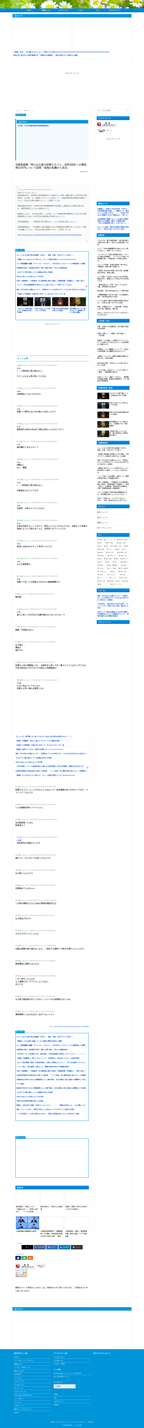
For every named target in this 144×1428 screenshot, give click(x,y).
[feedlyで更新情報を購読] (24, 1258)
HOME (56, 1394)
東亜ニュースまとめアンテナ (23, 1409)
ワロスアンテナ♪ (19, 1381)
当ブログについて (59, 1401)
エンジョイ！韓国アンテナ (22, 1367)
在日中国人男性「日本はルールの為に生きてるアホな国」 (113, 364)
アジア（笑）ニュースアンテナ (23, 1360)
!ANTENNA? (18, 1374)
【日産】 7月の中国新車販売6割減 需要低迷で (33, 125)
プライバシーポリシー (78, 1422)
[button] (77, 1247)
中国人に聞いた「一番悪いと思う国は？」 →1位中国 (113, 334)
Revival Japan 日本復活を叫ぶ (23, 1395)
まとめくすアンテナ (20, 1391)
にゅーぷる (17, 1378)
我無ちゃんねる (19, 1371)
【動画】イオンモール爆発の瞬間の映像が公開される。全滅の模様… (113, 357)
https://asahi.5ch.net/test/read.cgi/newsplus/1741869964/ (71, 1026)
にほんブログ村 (21, 1270)
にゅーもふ (17, 1402)
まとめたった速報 (59, 1364)
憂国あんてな (18, 1364)
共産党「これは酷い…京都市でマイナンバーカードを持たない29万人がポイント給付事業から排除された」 (113, 342)
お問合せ (56, 1405)
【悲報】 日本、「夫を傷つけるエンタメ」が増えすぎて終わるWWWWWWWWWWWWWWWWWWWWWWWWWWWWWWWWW (61, 52)
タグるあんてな (58, 1360)
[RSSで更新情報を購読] (30, 1258)
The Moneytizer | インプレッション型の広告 (67, 1373)
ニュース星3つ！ (19, 1398)
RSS (55, 1398)
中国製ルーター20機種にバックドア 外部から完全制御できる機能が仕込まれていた (113, 350)
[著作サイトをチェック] (18, 1258)
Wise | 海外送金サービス (61, 1376)
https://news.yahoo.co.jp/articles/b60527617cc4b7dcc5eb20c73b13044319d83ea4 (49, 235)
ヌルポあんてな (58, 1357)
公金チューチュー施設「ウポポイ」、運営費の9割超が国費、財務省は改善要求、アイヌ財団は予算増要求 (113, 379)
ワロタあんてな (19, 1385)
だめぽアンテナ (19, 1405)
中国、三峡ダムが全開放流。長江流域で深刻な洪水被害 (113, 327)
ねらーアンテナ (19, 1388)
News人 (16, 1412)
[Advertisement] (72, 88)
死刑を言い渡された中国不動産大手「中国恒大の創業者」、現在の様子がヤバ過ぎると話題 (45, 55)
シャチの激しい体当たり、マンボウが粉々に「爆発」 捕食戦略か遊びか (113, 371)
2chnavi (16, 1357)
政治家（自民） (21, 114)
